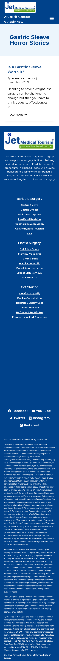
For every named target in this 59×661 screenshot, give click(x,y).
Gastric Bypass (29, 209)
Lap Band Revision (29, 219)
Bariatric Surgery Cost (29, 302)
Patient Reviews (29, 307)
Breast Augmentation (29, 268)
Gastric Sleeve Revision (29, 223)
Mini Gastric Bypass (29, 214)
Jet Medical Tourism (23, 78)
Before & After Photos (29, 312)
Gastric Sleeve (29, 204)
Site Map (8, 655)
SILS (29, 233)
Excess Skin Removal (29, 272)
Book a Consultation (29, 298)
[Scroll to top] (52, 649)
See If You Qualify (29, 293)
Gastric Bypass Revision (29, 228)
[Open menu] (51, 18)
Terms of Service (34, 655)
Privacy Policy (19, 655)
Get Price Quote (29, 249)
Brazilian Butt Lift (29, 263)
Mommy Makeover (29, 253)
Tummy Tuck (29, 258)
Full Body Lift (29, 277)
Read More (17, 114)
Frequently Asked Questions (29, 317)
